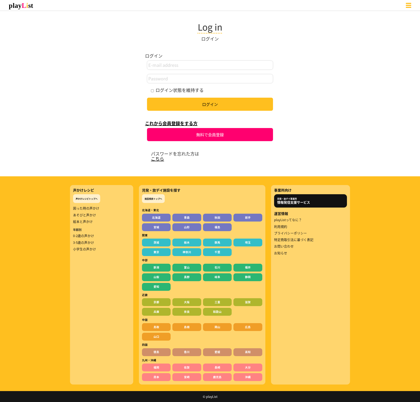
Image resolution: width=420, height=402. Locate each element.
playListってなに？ (288, 220)
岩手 (248, 217)
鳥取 (156, 327)
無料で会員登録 (210, 134)
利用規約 (280, 226)
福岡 (156, 367)
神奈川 (187, 252)
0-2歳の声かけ (83, 236)
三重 (217, 302)
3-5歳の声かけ (83, 242)
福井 (248, 267)
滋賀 (248, 302)
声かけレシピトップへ (87, 198)
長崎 (217, 367)
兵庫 (156, 312)
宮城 (156, 227)
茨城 (156, 242)
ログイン (210, 104)
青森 (187, 217)
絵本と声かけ (83, 221)
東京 (156, 252)
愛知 (156, 286)
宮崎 (187, 377)
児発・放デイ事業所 (293, 200)
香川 (187, 352)
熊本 (156, 377)
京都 (156, 302)
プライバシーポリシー (290, 233)
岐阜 (217, 277)
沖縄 (248, 377)
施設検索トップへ (153, 198)
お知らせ (280, 253)
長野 (187, 277)
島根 (187, 327)
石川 (217, 267)
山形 (187, 227)
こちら (157, 158)
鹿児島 (217, 377)
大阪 (187, 302)
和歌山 (217, 312)
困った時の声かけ (86, 208)
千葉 (217, 252)
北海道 (156, 217)
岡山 (217, 327)
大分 (248, 367)
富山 (187, 267)
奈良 (187, 312)
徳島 (156, 352)
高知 (248, 352)
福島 (217, 227)
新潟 (156, 267)
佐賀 (187, 367)
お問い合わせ (284, 246)
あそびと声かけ (84, 215)
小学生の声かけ (84, 249)
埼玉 (248, 242)
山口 (156, 336)
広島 (248, 327)
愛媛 (217, 352)
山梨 (156, 277)
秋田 (217, 217)
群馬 (217, 242)
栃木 (187, 242)
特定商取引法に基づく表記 (293, 239)
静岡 (248, 277)
